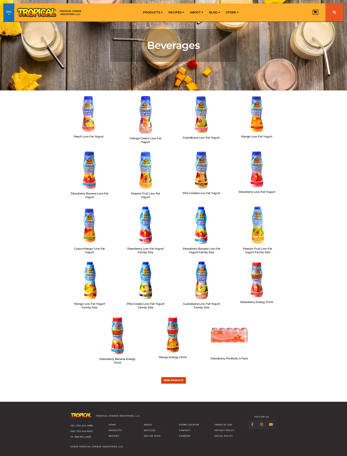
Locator (189, 424)
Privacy (224, 430)
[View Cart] (315, 12)
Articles (150, 430)
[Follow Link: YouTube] (271, 424)
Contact (184, 430)
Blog (213, 12)
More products (173, 380)
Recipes (175, 12)
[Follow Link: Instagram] (261, 424)
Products (152, 12)
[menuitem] (153, 12)
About (196, 12)
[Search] (334, 12)
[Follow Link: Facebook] (252, 424)
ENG (9, 11)
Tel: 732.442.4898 (81, 425)
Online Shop (152, 436)
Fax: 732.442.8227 (81, 431)
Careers (184, 436)
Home (112, 424)
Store (231, 12)
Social (223, 436)
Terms (223, 424)
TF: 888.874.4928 (80, 437)
